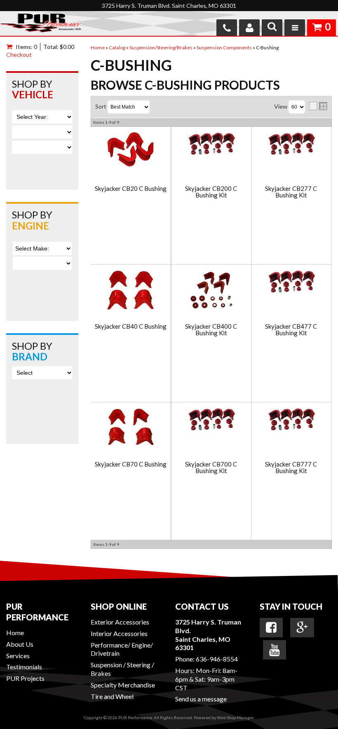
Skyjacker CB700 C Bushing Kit (211, 467)
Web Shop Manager (235, 717)
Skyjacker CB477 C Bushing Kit (291, 330)
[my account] (249, 27)
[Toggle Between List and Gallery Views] (318, 106)
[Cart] (11, 47)
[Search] (272, 27)
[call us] (226, 27)
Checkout (19, 54)
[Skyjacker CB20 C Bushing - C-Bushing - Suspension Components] (130, 150)
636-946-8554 (217, 659)
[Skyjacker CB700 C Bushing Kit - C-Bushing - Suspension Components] (211, 420)
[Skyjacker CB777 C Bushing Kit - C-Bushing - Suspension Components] (291, 420)
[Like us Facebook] (271, 627)
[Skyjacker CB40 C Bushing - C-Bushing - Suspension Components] (130, 291)
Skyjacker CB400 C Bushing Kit (211, 330)
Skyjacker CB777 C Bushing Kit (291, 467)
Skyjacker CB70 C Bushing (131, 464)
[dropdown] (294, 27)
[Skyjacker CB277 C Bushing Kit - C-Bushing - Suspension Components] (291, 145)
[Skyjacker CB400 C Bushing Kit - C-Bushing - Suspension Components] (211, 291)
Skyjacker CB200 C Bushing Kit (211, 192)
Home (15, 632)
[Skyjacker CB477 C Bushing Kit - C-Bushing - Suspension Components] (291, 282)
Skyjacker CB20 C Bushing (131, 188)
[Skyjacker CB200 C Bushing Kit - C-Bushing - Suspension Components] (211, 145)
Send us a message (201, 699)
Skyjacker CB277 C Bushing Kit (291, 192)
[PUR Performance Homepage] (41, 24)
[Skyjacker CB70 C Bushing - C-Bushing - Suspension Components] (130, 427)
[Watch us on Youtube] (274, 650)
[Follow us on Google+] (302, 627)
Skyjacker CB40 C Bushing (131, 326)
